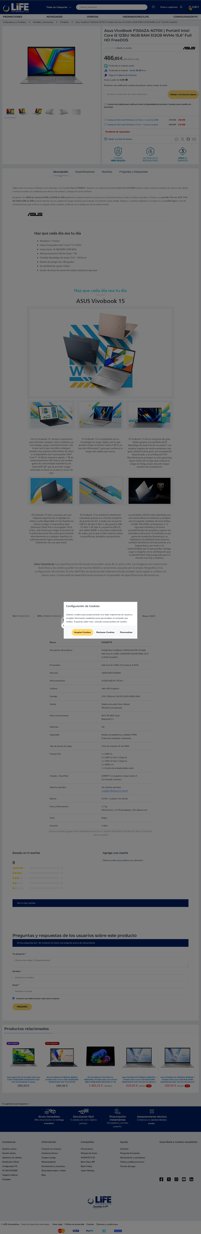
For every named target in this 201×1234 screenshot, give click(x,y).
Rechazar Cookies (105, 632)
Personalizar (126, 632)
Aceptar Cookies (82, 632)
